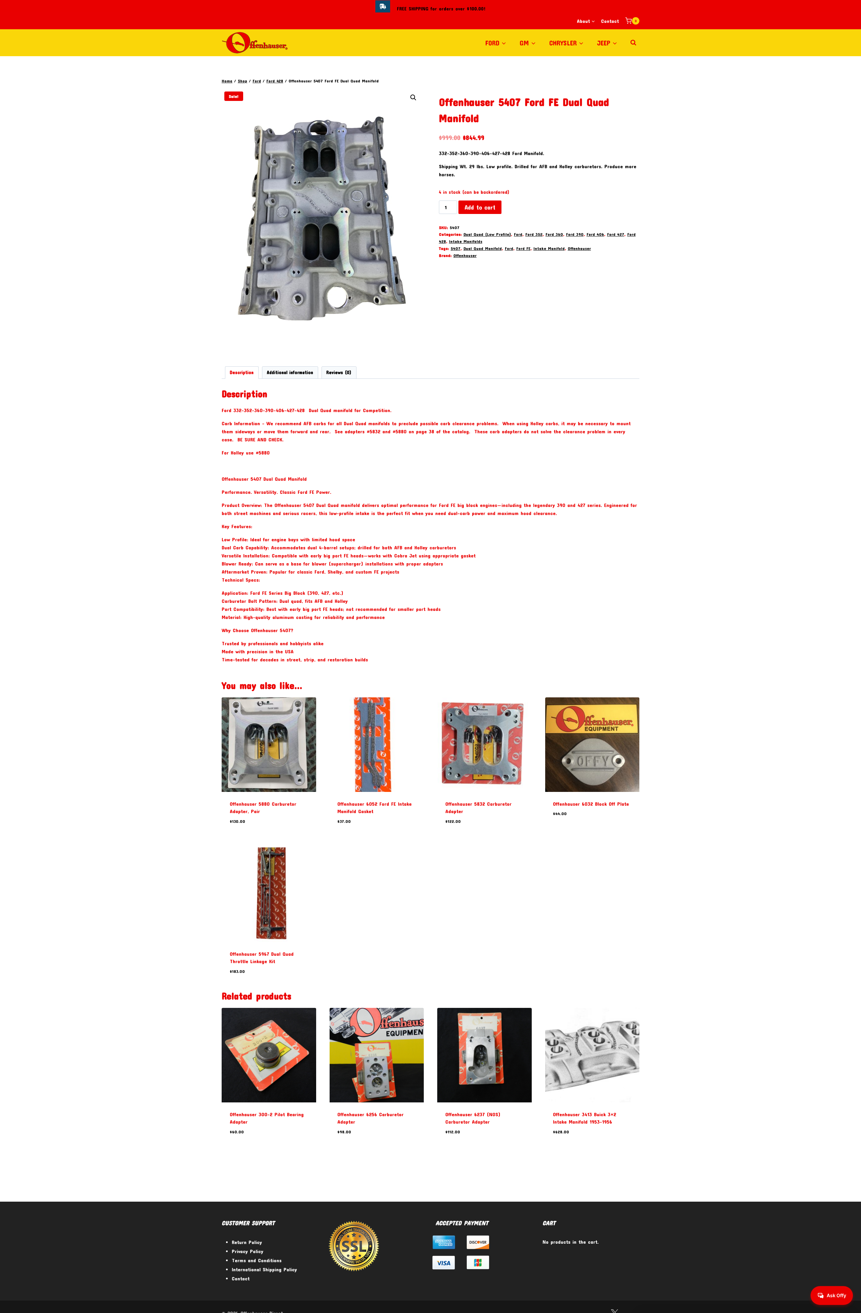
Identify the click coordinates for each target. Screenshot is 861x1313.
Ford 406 (595, 234)
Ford (518, 234)
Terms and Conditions (257, 1260)
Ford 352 (533, 234)
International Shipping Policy (264, 1269)
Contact (610, 21)
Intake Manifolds (465, 241)
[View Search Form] (633, 43)
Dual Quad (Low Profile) (487, 234)
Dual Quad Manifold (482, 248)
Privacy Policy (247, 1251)
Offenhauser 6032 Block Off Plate (591, 804)
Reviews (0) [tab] (338, 372)
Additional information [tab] (290, 372)
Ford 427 (615, 234)
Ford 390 (575, 234)
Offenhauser (579, 248)
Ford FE (523, 248)
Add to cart (479, 207)
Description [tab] (242, 372)
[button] (413, 98)
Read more (564, 833)
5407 (455, 248)
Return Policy (247, 1242)
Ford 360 (554, 234)
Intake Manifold (549, 248)
